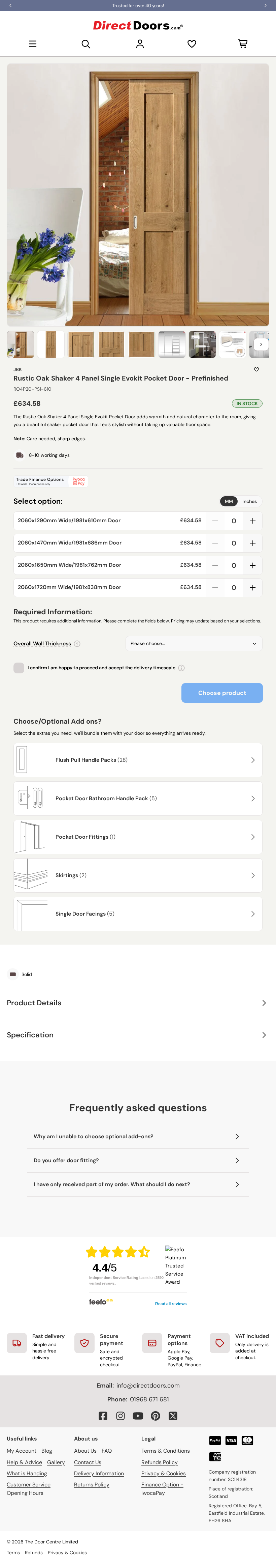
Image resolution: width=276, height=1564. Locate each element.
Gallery (56, 1462)
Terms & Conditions (165, 1450)
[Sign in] (140, 43)
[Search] (86, 43)
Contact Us (87, 1462)
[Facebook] (103, 1416)
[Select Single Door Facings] (252, 914)
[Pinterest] (155, 1416)
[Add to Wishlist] (256, 369)
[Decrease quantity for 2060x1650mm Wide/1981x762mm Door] (215, 565)
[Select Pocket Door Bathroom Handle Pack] (252, 798)
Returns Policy (91, 1484)
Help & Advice (24, 1462)
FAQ (107, 1450)
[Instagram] (120, 1416)
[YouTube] (138, 1416)
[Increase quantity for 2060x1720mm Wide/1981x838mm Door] (252, 588)
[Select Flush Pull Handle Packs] (252, 760)
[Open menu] (32, 43)
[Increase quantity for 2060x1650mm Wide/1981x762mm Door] (252, 565)
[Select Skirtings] (252, 875)
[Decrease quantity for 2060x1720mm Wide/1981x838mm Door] (215, 588)
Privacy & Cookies (163, 1473)
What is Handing (27, 1473)
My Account (21, 1450)
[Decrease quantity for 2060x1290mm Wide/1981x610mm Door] (215, 521)
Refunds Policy (159, 1462)
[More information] (77, 644)
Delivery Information (99, 1473)
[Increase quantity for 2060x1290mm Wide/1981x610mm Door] (252, 521)
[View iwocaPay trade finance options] (138, 481)
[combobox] (194, 643)
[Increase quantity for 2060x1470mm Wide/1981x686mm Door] (252, 543)
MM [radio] (229, 501)
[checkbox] (18, 668)
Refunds (34, 1552)
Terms (13, 1552)
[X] (173, 1416)
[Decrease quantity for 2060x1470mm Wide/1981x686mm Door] (215, 543)
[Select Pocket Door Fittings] (252, 837)
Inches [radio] (249, 501)
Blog (46, 1450)
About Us (85, 1450)
